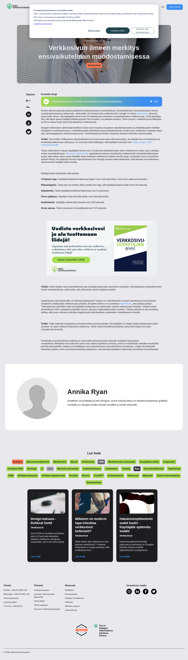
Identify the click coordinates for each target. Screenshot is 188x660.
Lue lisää (35, 556)
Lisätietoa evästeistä (43, 24)
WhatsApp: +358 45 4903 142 (16, 594)
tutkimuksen (142, 113)
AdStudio (69, 602)
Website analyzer (72, 606)
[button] (46, 101)
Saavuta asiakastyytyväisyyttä (47, 609)
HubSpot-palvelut (41, 590)
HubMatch (69, 590)
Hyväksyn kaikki (117, 30)
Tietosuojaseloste (11, 598)
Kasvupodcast (71, 594)
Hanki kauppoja (41, 605)
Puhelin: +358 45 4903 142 (15, 590)
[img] (151, 101)
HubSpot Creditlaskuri (74, 598)
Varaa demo (175, 7)
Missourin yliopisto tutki (77, 153)
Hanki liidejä (39, 601)
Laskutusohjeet (10, 602)
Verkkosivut (94, 65)
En (163, 7)
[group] (101, 102)
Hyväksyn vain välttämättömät (142, 31)
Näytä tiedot (94, 30)
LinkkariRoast (71, 610)
